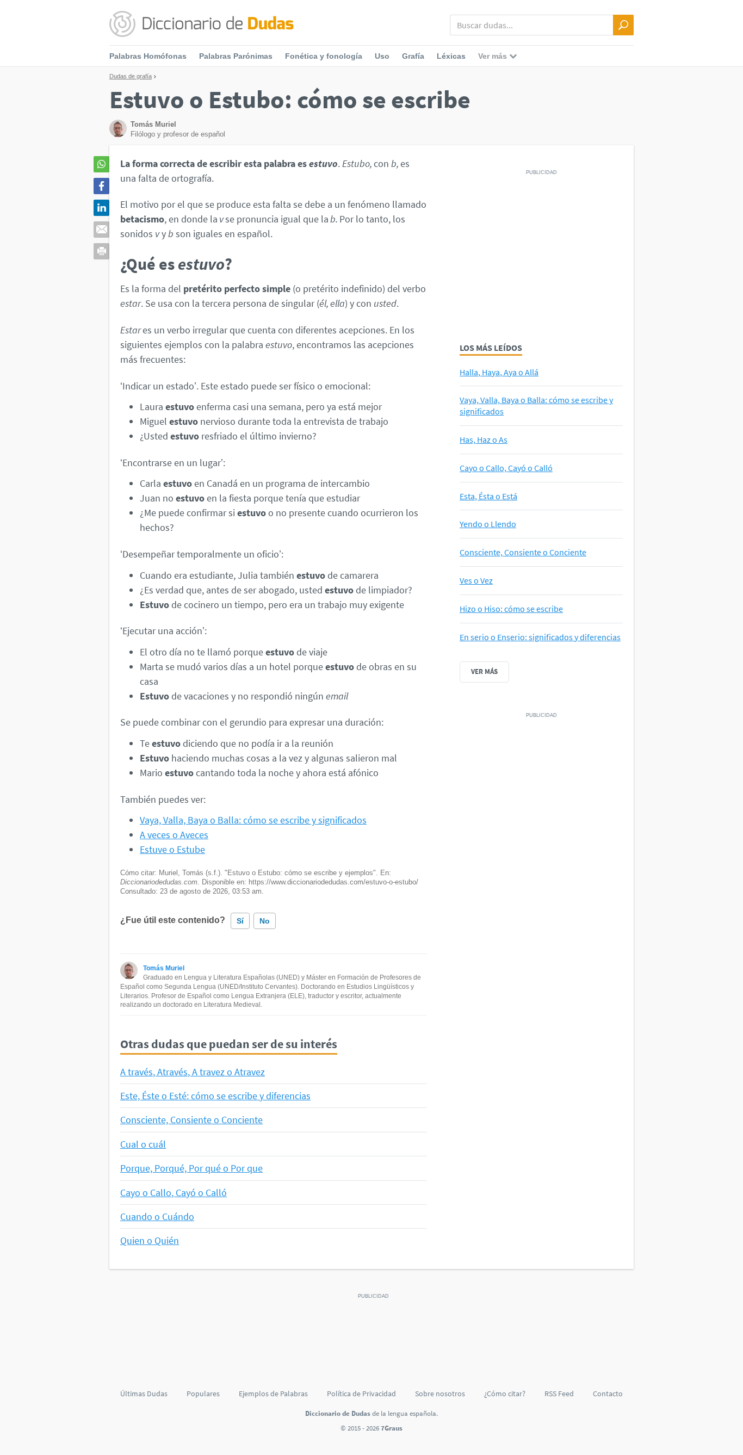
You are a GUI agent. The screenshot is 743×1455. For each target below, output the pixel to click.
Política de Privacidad (361, 1393)
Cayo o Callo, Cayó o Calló (173, 1192)
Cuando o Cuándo (157, 1216)
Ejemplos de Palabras (273, 1393)
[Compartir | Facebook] (101, 186)
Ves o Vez (476, 580)
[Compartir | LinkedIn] (101, 208)
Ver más (484, 671)
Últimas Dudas (144, 1393)
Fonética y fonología (323, 56)
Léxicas (451, 56)
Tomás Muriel (163, 968)
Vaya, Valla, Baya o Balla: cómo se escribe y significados (253, 820)
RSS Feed (559, 1393)
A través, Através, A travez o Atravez (192, 1072)
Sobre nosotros (440, 1393)
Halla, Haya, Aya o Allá (499, 372)
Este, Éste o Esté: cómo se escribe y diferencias (215, 1095)
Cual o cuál (143, 1144)
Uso (382, 56)
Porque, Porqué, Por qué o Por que (191, 1168)
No (264, 921)
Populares (203, 1393)
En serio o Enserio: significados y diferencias (540, 636)
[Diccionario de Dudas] (201, 24)
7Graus (392, 1428)
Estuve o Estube (172, 849)
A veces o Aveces (174, 834)
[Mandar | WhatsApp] (101, 164)
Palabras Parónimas (236, 56)
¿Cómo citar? (504, 1393)
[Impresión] (101, 251)
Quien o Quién (149, 1240)
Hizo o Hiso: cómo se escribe (511, 608)
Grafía (413, 56)
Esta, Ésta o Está (488, 496)
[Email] (101, 229)
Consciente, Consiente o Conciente (191, 1119)
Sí (240, 921)
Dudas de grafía (130, 76)
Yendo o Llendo (488, 523)
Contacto (608, 1393)
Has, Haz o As (483, 439)
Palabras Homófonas (148, 56)
